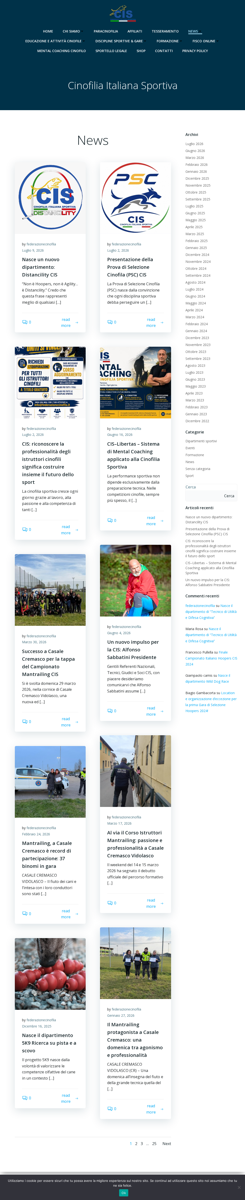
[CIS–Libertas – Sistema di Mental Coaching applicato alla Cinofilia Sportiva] (135, 382)
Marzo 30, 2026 (34, 642)
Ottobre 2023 (195, 351)
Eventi (190, 448)
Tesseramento (165, 31)
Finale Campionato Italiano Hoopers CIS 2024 (211, 658)
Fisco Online (204, 41)
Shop (141, 51)
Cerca (191, 487)
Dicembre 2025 (197, 178)
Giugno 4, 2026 (119, 633)
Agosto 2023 (195, 365)
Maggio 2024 (195, 303)
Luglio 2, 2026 (118, 250)
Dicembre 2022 (197, 421)
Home (48, 31)
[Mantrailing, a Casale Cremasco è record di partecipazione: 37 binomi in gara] (50, 781)
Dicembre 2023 (197, 337)
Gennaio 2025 (196, 247)
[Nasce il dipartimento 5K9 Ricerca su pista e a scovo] (50, 973)
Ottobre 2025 (195, 192)
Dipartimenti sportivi (201, 441)
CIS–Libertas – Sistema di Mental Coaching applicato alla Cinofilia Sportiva (210, 568)
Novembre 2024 (198, 261)
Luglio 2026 (194, 143)
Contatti (164, 51)
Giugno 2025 (195, 213)
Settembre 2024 (197, 275)
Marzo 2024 (194, 317)
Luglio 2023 (194, 372)
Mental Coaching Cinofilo (61, 51)
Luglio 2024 (194, 289)
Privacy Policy (195, 51)
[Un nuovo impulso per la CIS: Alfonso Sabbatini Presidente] (135, 580)
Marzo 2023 (194, 400)
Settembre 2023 (197, 358)
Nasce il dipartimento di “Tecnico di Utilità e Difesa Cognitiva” (211, 611)
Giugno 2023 (195, 379)
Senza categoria (197, 468)
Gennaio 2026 (196, 171)
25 (154, 1143)
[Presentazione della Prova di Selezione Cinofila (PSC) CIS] (135, 197)
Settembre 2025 (197, 199)
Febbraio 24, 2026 (36, 834)
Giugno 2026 (195, 150)
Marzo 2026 (194, 157)
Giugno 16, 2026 (120, 434)
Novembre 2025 (198, 185)
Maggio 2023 (195, 386)
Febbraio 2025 (196, 240)
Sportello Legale (111, 51)
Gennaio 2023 (196, 414)
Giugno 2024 (195, 296)
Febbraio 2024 (196, 324)
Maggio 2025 (195, 220)
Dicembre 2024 (197, 254)
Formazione (168, 41)
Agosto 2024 (195, 282)
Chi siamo (71, 31)
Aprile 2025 (194, 227)
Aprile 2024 (194, 310)
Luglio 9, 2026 (33, 250)
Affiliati (135, 31)
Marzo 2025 (194, 234)
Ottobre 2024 (195, 268)
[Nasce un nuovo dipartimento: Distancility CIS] (50, 197)
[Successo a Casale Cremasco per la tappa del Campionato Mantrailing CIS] (50, 589)
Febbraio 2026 (196, 164)
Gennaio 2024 (196, 331)
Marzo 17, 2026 (119, 823)
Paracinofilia (106, 31)
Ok (124, 1193)
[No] (239, 1187)
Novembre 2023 (198, 344)
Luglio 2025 (194, 206)
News (193, 31)
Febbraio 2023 (196, 407)
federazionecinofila (41, 244)
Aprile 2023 (194, 393)
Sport (189, 475)
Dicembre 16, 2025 (36, 1026)
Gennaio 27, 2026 (120, 1015)
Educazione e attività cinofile (53, 41)
